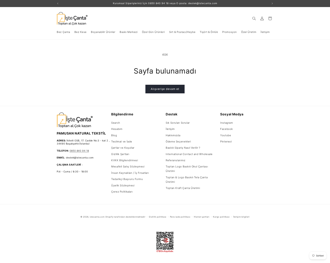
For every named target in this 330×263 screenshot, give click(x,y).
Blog (114, 135)
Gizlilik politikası (157, 217)
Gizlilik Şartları (120, 154)
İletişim (170, 129)
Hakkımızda (173, 135)
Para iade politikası (180, 217)
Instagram (226, 122)
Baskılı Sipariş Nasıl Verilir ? (183, 147)
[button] (254, 18)
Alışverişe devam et (165, 89)
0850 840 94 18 (79, 150)
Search (115, 122)
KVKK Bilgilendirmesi (124, 160)
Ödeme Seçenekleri (178, 141)
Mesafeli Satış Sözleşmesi (128, 166)
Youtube (225, 135)
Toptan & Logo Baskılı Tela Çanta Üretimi (187, 179)
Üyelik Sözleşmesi (123, 185)
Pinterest (226, 141)
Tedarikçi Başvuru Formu (127, 179)
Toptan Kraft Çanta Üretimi (183, 188)
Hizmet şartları (202, 217)
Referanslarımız (175, 160)
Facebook (226, 129)
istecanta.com (97, 217)
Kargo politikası (221, 217)
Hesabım (116, 129)
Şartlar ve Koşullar (122, 147)
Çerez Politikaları (122, 191)
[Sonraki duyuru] (272, 3)
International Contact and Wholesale (189, 154)
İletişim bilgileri (241, 217)
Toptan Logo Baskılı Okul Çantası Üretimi (187, 169)
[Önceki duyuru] (58, 3)
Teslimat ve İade (121, 141)
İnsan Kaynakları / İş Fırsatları (130, 172)
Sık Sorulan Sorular (178, 122)
